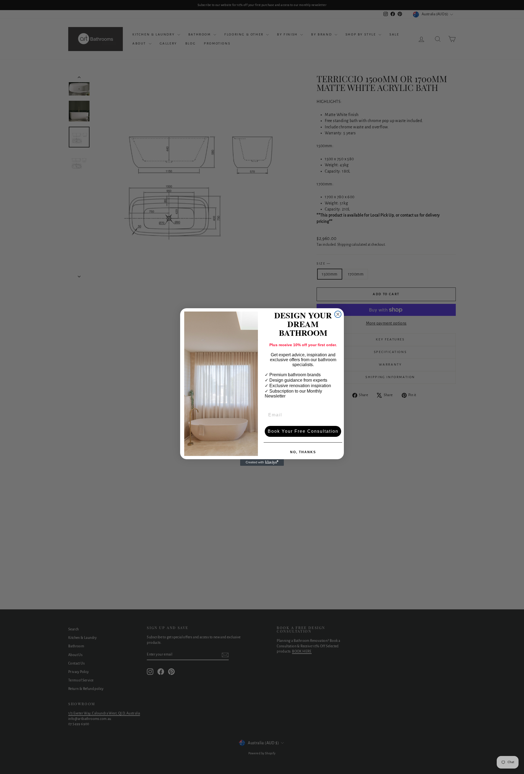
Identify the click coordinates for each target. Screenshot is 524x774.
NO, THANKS (303, 452)
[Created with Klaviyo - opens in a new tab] (262, 462)
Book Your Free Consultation (303, 431)
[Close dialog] (338, 314)
